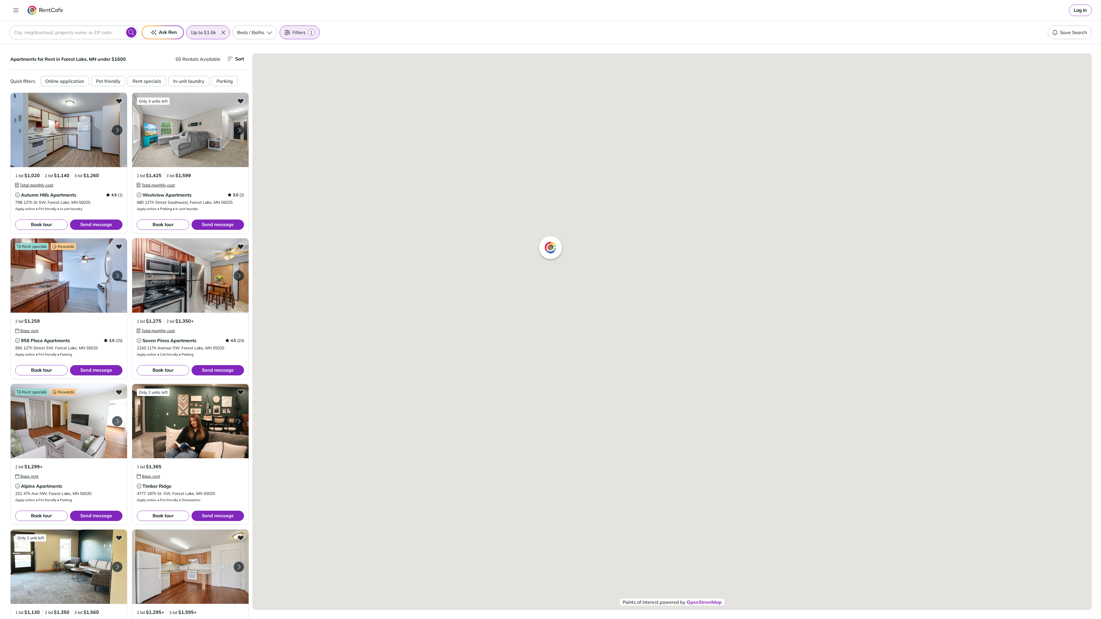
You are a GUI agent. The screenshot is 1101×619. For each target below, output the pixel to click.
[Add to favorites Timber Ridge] (240, 392)
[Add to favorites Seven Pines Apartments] (240, 246)
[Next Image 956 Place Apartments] (117, 276)
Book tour (41, 224)
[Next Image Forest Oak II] (239, 567)
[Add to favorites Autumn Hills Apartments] (119, 101)
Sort (239, 59)
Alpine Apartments (41, 486)
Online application (64, 81)
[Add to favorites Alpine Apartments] (119, 392)
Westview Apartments (167, 195)
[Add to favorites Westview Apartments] (240, 101)
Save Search (1073, 32)
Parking (224, 81)
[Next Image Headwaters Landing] (117, 567)
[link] (1080, 10)
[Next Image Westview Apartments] (239, 130)
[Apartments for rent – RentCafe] (45, 10)
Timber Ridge (156, 486)
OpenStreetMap (704, 602)
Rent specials (146, 81)
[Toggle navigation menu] (16, 10)
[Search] (131, 32)
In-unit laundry (188, 81)
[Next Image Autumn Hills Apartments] (117, 130)
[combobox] (73, 32)
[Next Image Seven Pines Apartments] (239, 276)
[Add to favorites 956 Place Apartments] (119, 246)
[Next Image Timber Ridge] (239, 421)
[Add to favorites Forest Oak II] (240, 537)
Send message (96, 224)
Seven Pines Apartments (169, 340)
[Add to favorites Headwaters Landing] (119, 537)
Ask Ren (168, 32)
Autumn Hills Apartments (48, 195)
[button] (223, 32)
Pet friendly (108, 81)
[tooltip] (34, 185)
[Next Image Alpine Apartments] (117, 421)
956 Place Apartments (45, 340)
